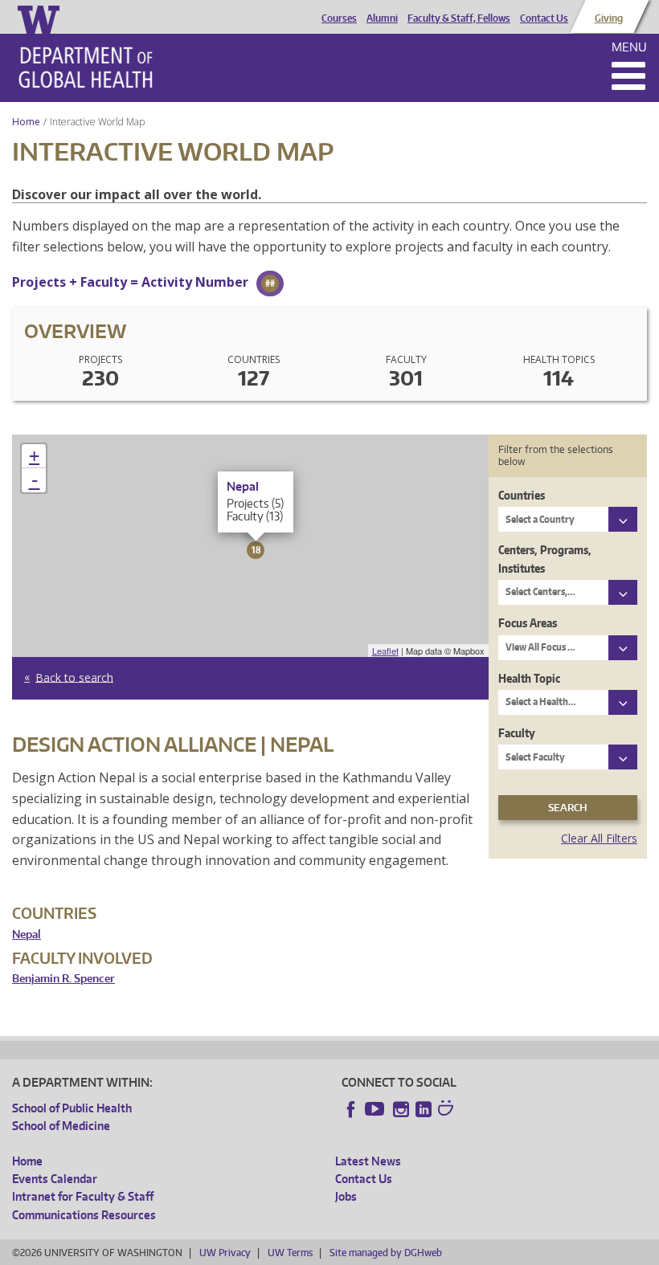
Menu (629, 47)
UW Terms (290, 1253)
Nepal (26, 934)
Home (26, 122)
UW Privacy (225, 1253)
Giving (609, 18)
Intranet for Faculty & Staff (82, 1196)
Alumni (382, 18)
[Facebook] (351, 1109)
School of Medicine (61, 1125)
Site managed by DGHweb (386, 1253)
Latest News (368, 1161)
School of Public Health (72, 1108)
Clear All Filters (599, 838)
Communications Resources (84, 1215)
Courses (339, 18)
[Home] (85, 67)
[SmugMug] (447, 1110)
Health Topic (529, 678)
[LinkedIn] (423, 1109)
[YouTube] (376, 1109)
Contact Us (544, 18)
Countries (521, 495)
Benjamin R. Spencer (63, 979)
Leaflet (385, 650)
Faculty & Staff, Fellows (458, 18)
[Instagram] (401, 1109)
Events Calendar (54, 1178)
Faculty (516, 733)
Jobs (346, 1196)
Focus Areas (527, 623)
